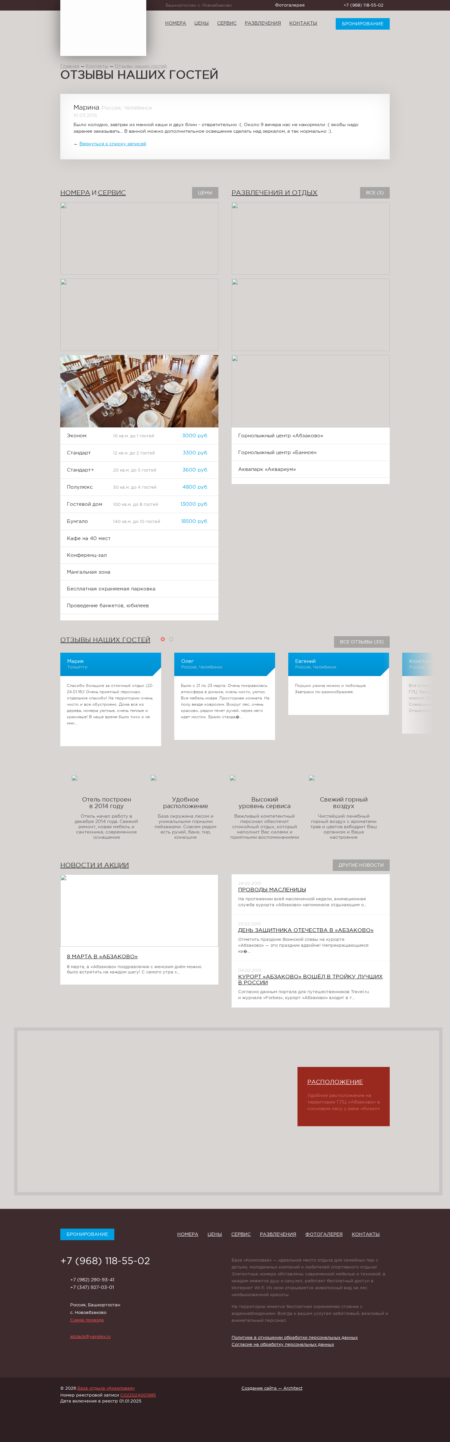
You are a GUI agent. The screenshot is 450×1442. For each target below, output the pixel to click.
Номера (175, 23)
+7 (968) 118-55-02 (363, 5)
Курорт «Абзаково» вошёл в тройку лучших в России (310, 979)
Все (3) (375, 192)
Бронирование (362, 23)
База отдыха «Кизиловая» (106, 1388)
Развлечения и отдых (275, 192)
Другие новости (361, 865)
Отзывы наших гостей (141, 65)
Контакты (303, 23)
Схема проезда (87, 1320)
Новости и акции (94, 865)
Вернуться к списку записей (112, 143)
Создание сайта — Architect (271, 1388)
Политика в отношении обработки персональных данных (295, 1337)
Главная (69, 65)
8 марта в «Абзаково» (102, 956)
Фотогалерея (290, 5)
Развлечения (263, 23)
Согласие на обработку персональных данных (283, 1344)
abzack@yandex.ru (90, 1336)
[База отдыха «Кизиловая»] (103, 28)
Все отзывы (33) (362, 641)
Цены (201, 23)
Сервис (227, 23)
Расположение (335, 1082)
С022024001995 (138, 1395)
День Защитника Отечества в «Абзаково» (306, 930)
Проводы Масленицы (272, 889)
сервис (112, 192)
